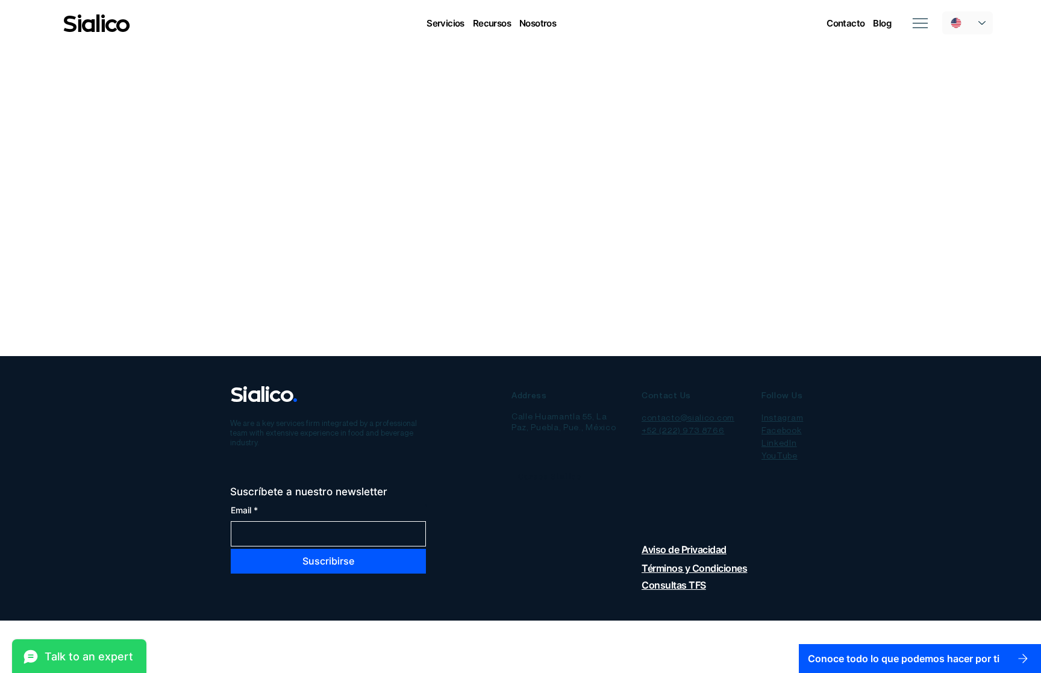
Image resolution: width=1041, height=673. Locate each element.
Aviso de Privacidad (684, 549)
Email (244, 510)
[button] (445, 23)
